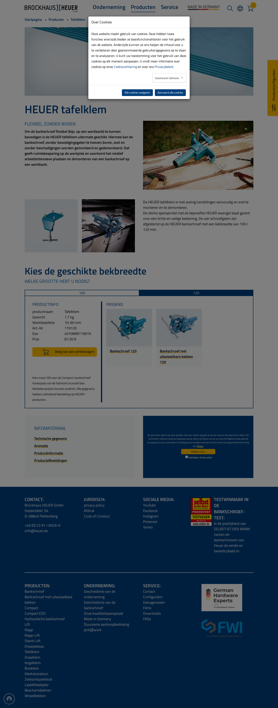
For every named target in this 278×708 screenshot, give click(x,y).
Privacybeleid (164, 66)
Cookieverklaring (125, 66)
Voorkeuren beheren (167, 78)
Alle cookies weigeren (137, 92)
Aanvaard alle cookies (170, 92)
